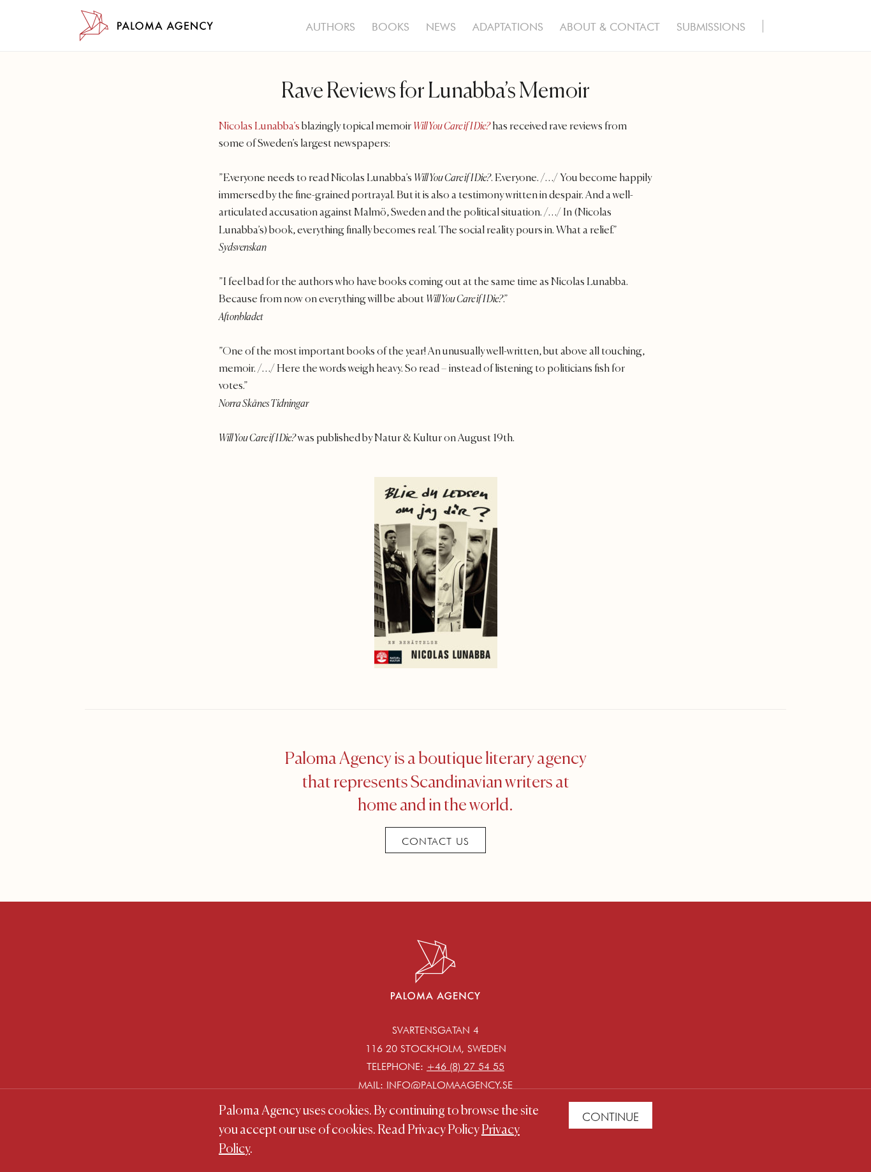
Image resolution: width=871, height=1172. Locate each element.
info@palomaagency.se (449, 1085)
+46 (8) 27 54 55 (465, 1066)
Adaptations (507, 26)
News (441, 26)
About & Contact (610, 26)
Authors (330, 26)
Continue (610, 1117)
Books (390, 26)
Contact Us (435, 841)
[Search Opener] (781, 28)
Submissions (711, 26)
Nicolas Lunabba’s (259, 126)
